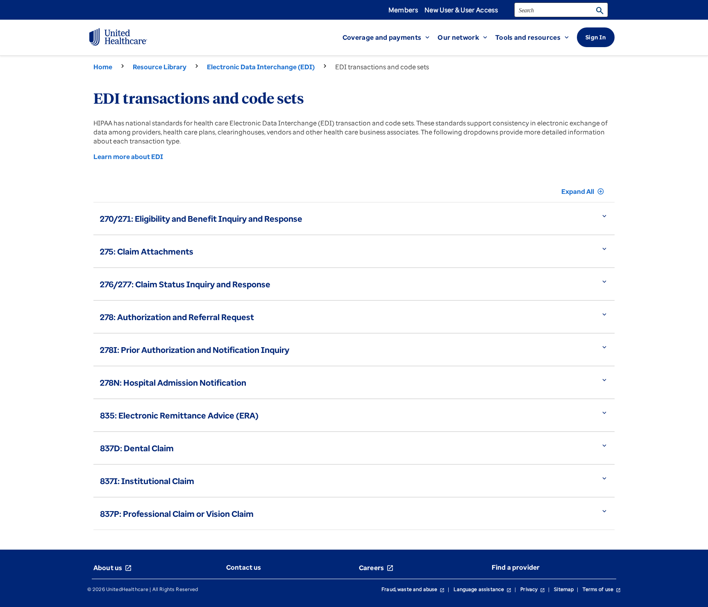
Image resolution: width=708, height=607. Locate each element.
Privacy (532, 589)
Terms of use (602, 589)
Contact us (243, 567)
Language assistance (482, 589)
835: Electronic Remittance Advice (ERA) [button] (179, 415)
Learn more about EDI (128, 156)
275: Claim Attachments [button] (146, 251)
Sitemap (564, 589)
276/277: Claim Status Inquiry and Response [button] (185, 284)
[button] (390, 37)
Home (102, 66)
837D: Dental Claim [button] (137, 448)
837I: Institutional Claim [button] (147, 481)
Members (403, 9)
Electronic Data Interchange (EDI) (261, 66)
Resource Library (159, 66)
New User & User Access (461, 9)
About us (112, 567)
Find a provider (516, 567)
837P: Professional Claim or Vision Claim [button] (177, 513)
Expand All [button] (582, 191)
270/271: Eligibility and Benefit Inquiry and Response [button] (201, 218)
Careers (376, 567)
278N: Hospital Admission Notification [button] (173, 382)
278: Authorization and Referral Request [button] (177, 317)
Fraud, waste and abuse (413, 589)
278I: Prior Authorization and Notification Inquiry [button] (194, 349)
